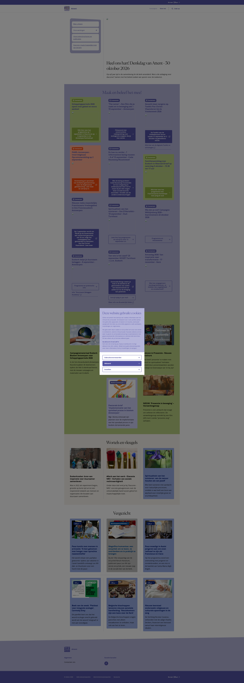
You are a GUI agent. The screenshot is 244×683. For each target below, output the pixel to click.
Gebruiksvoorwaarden (112, 358)
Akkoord (107, 363)
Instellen (107, 369)
